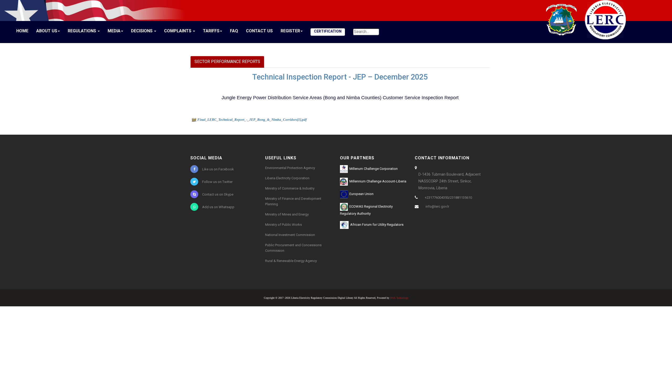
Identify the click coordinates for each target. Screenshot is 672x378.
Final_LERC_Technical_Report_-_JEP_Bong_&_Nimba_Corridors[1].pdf (252, 120)
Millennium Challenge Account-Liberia (377, 181)
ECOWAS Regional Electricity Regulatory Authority (366, 210)
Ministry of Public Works (283, 225)
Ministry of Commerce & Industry (289, 188)
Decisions (142, 30)
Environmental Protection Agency (290, 168)
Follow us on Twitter (217, 182)
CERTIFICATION (328, 31)
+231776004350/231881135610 (448, 198)
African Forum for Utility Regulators (376, 225)
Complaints (178, 30)
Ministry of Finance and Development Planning (293, 201)
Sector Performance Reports (227, 61)
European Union (361, 194)
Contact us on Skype (217, 194)
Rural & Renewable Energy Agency (291, 261)
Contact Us (259, 30)
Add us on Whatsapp (218, 207)
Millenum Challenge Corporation (373, 169)
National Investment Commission (290, 235)
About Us (46, 30)
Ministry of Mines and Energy (287, 214)
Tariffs (211, 30)
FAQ (234, 30)
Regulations (82, 30)
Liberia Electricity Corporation (287, 178)
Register (290, 30)
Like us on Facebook (218, 169)
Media (114, 30)
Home (22, 30)
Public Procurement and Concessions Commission (293, 248)
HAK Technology (399, 297)
